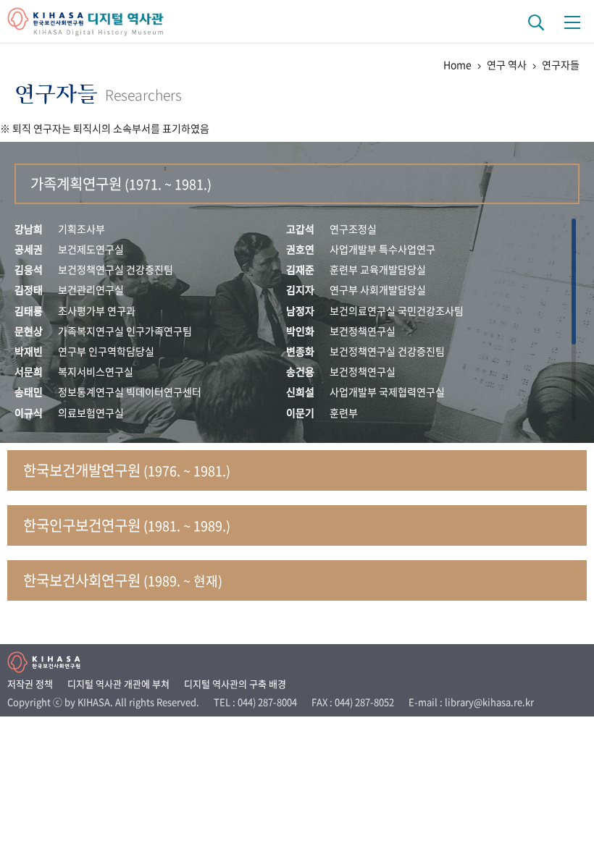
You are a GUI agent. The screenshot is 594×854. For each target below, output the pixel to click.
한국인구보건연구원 (126, 525)
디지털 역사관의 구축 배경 (235, 683)
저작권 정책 (30, 683)
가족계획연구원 (121, 183)
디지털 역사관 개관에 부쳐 (118, 683)
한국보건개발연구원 (126, 470)
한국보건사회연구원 (122, 580)
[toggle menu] (572, 22)
